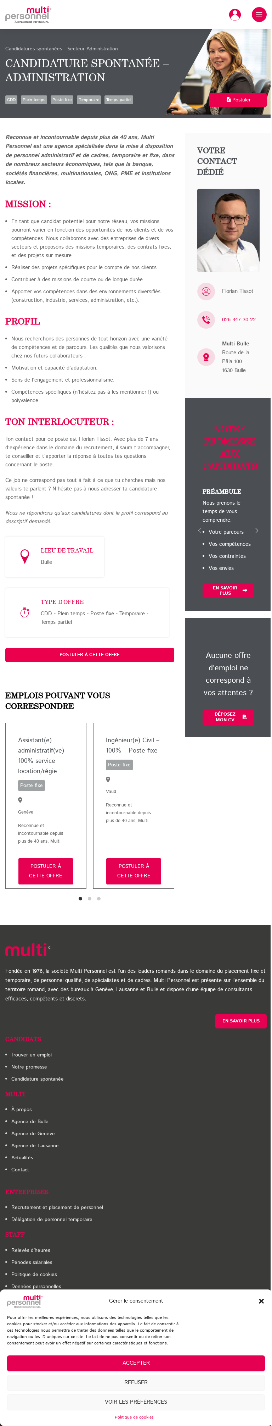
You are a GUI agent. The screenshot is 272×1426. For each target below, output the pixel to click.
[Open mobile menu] (259, 14)
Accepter (136, 1363)
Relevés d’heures (30, 1250)
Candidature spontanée (37, 1079)
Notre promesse (29, 1067)
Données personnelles (36, 1286)
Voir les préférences (136, 1402)
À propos (21, 1109)
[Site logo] (28, 14)
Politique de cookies (134, 1417)
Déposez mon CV (225, 717)
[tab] (80, 898)
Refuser (136, 1382)
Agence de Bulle (30, 1121)
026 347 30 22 (239, 319)
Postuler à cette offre (90, 654)
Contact (20, 1169)
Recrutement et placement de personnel (57, 1207)
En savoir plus (225, 591)
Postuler (241, 100)
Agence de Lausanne (35, 1145)
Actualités (22, 1157)
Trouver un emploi (31, 1055)
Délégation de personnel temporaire (51, 1219)
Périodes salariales (31, 1262)
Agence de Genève (33, 1133)
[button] (261, 1301)
